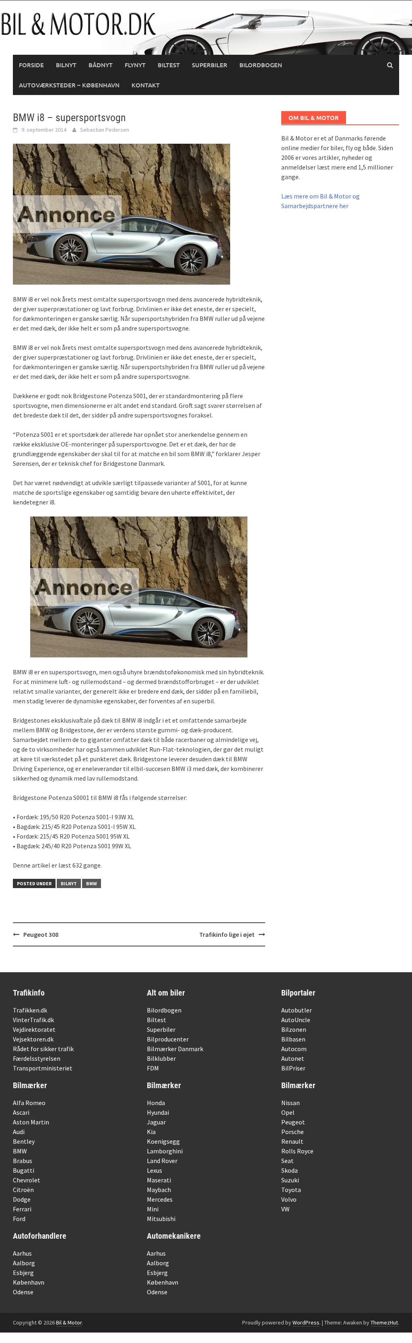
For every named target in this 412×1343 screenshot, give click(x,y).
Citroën (23, 1190)
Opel (288, 1112)
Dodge (22, 1199)
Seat (287, 1161)
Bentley (24, 1141)
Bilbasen (293, 1039)
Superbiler (209, 65)
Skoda (289, 1170)
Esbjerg (23, 1273)
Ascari (21, 1112)
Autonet (292, 1058)
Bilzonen (293, 1029)
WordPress (306, 1322)
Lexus (154, 1170)
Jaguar (156, 1122)
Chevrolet (26, 1180)
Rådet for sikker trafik (43, 1049)
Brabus (22, 1161)
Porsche (292, 1132)
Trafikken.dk (30, 1010)
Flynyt (135, 65)
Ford (19, 1219)
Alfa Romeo (29, 1103)
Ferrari (22, 1209)
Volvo (289, 1199)
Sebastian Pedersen (104, 129)
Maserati (159, 1180)
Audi (19, 1132)
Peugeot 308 (40, 934)
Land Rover (162, 1161)
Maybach (159, 1190)
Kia (151, 1132)
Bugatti (23, 1170)
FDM (153, 1068)
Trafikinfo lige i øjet (227, 934)
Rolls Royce (297, 1151)
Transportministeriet (42, 1068)
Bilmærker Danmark (175, 1049)
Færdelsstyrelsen (36, 1058)
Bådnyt (101, 65)
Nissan (290, 1103)
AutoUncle (295, 1020)
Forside (31, 65)
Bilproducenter (168, 1039)
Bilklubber (161, 1058)
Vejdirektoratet (34, 1029)
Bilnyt (66, 65)
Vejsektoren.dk (33, 1039)
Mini (153, 1209)
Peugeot (293, 1122)
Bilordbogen (260, 65)
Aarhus (22, 1253)
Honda (156, 1103)
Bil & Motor (69, 1322)
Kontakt (146, 85)
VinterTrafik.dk (33, 1020)
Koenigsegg (163, 1141)
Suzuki (290, 1180)
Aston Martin (31, 1122)
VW (285, 1209)
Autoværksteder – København (69, 85)
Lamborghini (165, 1151)
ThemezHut (384, 1322)
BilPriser (293, 1068)
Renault (292, 1141)
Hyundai (158, 1112)
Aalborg (24, 1263)
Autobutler (296, 1010)
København (28, 1282)
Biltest (169, 65)
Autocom (294, 1049)
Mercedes (160, 1199)
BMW (91, 883)
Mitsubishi (161, 1219)
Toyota (291, 1190)
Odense (23, 1292)
